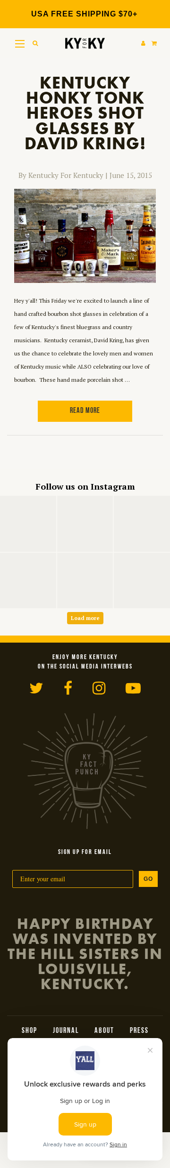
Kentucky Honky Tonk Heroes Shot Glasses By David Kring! (85, 113)
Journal (66, 1031)
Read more (85, 411)
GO (148, 879)
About (104, 1031)
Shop (29, 1031)
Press (139, 1031)
